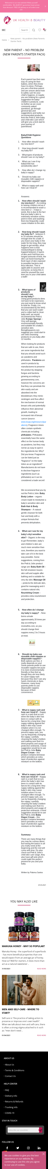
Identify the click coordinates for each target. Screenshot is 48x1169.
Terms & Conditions (14, 1070)
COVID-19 (9, 1113)
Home (4, 40)
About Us (9, 1064)
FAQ (7, 1090)
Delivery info (11, 1095)
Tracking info (11, 1107)
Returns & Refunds (14, 1101)
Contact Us (10, 1076)
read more (41, 969)
